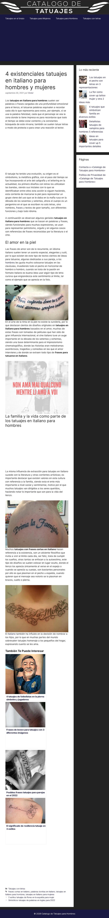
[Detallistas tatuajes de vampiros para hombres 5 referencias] (83, 124)
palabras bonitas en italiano (43, 891)
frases (19, 207)
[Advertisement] (54, 42)
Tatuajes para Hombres (67, 18)
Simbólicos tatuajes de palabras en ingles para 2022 (31, 900)
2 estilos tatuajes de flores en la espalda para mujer (31, 897)
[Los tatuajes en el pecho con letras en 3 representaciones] (83, 80)
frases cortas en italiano (19, 891)
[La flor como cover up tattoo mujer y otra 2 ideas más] (83, 94)
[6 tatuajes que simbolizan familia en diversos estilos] (83, 109)
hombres (10, 262)
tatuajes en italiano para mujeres (40, 894)
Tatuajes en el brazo (14, 18)
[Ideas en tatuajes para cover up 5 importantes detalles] (83, 139)
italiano (12, 634)
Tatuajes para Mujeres (40, 18)
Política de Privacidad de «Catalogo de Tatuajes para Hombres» (92, 178)
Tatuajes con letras (92, 18)
